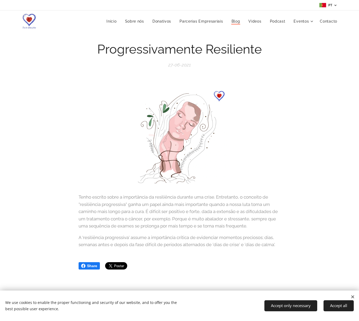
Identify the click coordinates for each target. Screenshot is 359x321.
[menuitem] (113, 21)
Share (92, 266)
